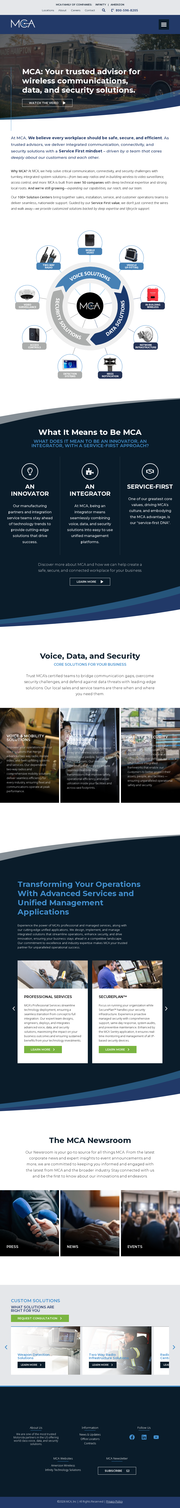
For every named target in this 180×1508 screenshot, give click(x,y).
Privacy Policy (114, 1501)
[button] (13, 1008)
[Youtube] (156, 1437)
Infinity (101, 4)
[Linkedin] (144, 1437)
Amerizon (117, 4)
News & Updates (90, 1434)
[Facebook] (131, 1437)
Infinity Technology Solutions (63, 1470)
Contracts (90, 1443)
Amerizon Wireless (63, 1465)
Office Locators (90, 1439)
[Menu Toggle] (164, 24)
